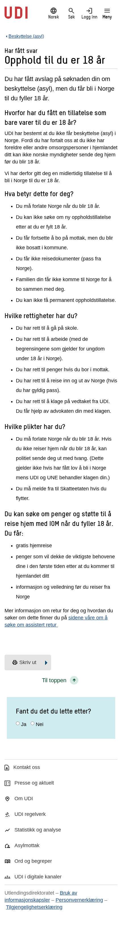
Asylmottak (26, 845)
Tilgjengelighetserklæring (34, 907)
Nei (39, 724)
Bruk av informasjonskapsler (41, 896)
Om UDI (23, 798)
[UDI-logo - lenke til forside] (16, 15)
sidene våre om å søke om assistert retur (56, 621)
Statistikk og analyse (37, 830)
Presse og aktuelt (34, 783)
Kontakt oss (26, 767)
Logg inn (89, 13)
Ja (23, 724)
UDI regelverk (30, 814)
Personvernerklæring (79, 900)
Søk (71, 13)
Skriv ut (24, 662)
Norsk (53, 13)
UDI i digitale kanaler (38, 877)
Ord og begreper (33, 861)
